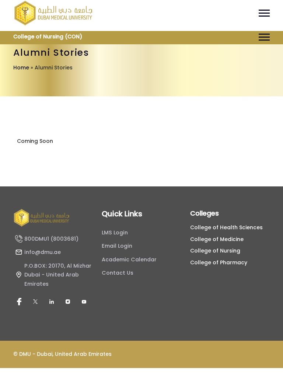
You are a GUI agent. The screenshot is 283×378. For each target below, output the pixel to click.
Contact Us (117, 272)
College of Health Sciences (226, 227)
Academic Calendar (129, 259)
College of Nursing (215, 250)
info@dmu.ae (42, 252)
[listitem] (19, 301)
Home (21, 67)
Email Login (117, 246)
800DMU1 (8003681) (51, 239)
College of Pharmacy (218, 262)
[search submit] (130, 193)
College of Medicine (217, 239)
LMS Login (115, 232)
